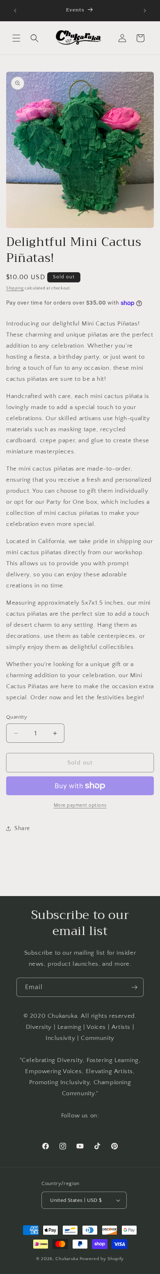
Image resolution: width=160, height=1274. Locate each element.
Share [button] (22, 828)
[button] (16, 38)
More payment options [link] (80, 805)
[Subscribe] (134, 987)
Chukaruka (66, 1258)
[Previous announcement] (15, 11)
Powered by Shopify (102, 1258)
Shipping (15, 288)
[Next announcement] (145, 11)
